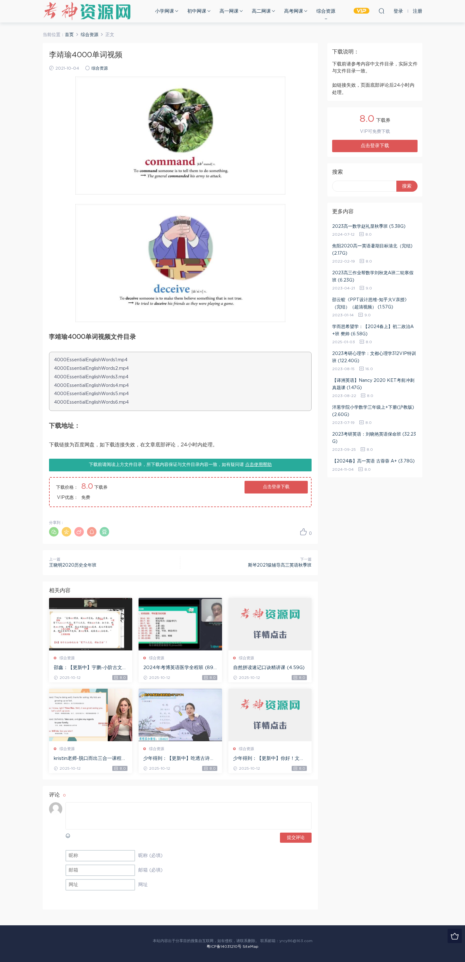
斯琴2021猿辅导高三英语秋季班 (280, 565)
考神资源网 (87, 11)
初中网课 (196, 11)
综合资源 (325, 11)
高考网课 (293, 11)
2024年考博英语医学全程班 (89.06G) (178, 668)
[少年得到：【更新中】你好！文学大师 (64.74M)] (270, 715)
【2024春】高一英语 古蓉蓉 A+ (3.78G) (373, 461)
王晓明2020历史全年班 (72, 565)
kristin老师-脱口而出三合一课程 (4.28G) (87, 759)
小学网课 (164, 11)
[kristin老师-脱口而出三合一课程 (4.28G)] (90, 715)
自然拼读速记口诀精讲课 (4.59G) (269, 667)
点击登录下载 (276, 487)
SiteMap (250, 946)
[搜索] (381, 10)
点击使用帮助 (258, 464)
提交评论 (296, 837)
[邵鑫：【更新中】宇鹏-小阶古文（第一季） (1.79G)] (90, 624)
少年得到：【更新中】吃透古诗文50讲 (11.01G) (178, 759)
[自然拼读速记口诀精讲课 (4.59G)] (270, 624)
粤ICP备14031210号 (224, 946)
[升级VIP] (455, 936)
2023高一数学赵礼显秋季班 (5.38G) (369, 226)
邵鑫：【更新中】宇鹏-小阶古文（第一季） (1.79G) (88, 668)
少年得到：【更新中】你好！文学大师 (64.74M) (268, 759)
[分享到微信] (54, 532)
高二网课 (261, 11)
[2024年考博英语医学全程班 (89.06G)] (180, 624)
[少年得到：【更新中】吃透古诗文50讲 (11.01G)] (180, 715)
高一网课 (229, 11)
